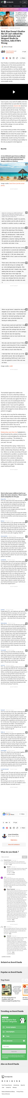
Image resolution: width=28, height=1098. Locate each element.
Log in (24, 2)
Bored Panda (7, 1076)
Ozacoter (9, 936)
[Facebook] (2, 1081)
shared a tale (17, 106)
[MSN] (17, 1081)
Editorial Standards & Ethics (8, 1091)
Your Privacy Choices (7, 1085)
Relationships (4, 28)
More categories (7, 1040)
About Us (23, 1085)
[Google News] (19, 1081)
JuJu (5, 877)
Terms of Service (6, 1094)
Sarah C (9, 866)
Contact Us (8, 1087)
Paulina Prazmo (7, 860)
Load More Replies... (11, 874)
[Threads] (14, 1081)
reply (10, 864)
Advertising (16, 1085)
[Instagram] (4, 1081)
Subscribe (14, 1051)
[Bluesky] (12, 1081)
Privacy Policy (20, 1091)
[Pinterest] (7, 1081)
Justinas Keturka (10, 52)
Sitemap (15, 1087)
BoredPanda (8, 2)
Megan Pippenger (11, 889)
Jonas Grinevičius (10, 51)
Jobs (3, 1087)
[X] (9, 1081)
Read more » (14, 840)
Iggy (5, 926)
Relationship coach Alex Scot (9, 432)
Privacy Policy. (5, 1057)
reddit (11, 366)
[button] (23, 980)
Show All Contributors (14, 844)
